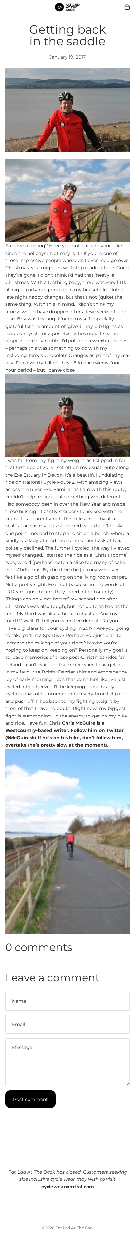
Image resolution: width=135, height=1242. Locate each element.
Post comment (30, 1099)
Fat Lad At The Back (75, 1227)
